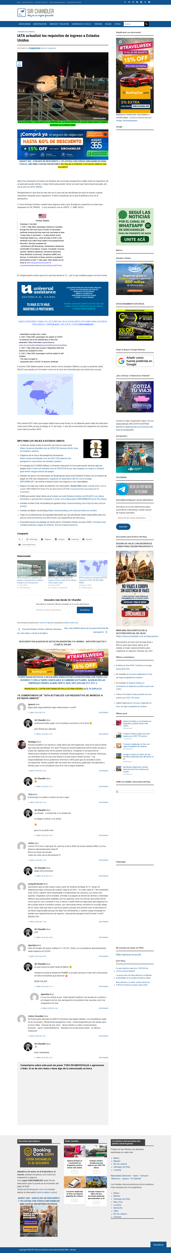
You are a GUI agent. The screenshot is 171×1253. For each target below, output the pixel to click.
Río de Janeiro (120, 1164)
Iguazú (125, 1178)
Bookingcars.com (35, 1189)
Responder (103, 712)
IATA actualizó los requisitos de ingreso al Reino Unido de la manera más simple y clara (62, 580)
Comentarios (128, 728)
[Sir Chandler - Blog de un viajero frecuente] (35, 13)
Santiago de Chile (122, 1167)
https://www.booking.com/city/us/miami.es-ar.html (72, 510)
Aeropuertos (40, 24)
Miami (116, 1158)
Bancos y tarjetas (59, 24)
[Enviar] (146, 24)
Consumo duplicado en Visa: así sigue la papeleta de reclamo (134, 676)
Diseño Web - (67, 1250)
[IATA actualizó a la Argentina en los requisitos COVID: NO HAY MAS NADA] (93, 568)
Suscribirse (85, 610)
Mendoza (115, 1178)
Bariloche (126, 1175)
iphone (23, 517)
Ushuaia (144, 1175)
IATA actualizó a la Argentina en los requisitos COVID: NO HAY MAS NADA (93, 580)
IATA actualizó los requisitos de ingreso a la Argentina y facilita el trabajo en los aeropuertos (30, 580)
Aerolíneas (24, 24)
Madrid (117, 1161)
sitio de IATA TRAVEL (33, 187)
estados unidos (69, 623)
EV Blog (121, 961)
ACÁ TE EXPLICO (92, 688)
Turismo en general (26, 32)
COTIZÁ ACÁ (52, 324)
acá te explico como (46, 1192)
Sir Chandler (50, 48)
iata (76, 623)
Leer (74, 1171)
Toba (30, 794)
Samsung (80, 517)
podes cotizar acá (85, 486)
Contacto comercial (41, 2)
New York (118, 1202)
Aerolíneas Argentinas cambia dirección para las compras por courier (136, 769)
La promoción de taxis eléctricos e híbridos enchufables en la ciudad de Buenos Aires (134, 976)
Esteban (119, 665)
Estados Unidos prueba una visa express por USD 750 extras (133, 696)
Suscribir (123, 526)
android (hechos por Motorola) (41, 517)
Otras (117, 24)
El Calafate (136, 1178)
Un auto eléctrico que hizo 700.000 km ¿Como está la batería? (132, 969)
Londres (117, 1170)
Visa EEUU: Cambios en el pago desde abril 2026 (134, 667)
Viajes (108, 24)
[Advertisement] (108, 12)
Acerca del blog (27, 2)
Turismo (98, 24)
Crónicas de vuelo (81, 24)
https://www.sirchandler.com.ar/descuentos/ (137, 636)
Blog (18, 2)
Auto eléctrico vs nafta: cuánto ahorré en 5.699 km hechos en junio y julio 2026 (133, 983)
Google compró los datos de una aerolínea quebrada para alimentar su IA (138, 756)
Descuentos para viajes (57, 2)
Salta (135, 1175)
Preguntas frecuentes (74, 2)
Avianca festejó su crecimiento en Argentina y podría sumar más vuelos (135, 686)
